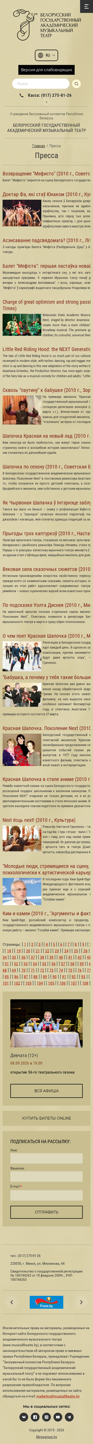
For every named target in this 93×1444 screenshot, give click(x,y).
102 (17, 983)
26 (85, 950)
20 (28, 950)
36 (23, 957)
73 (51, 970)
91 (64, 976)
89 (45, 976)
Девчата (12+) (24, 1055)
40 (61, 957)
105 (51, 983)
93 (83, 976)
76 (80, 970)
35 (14, 957)
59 (82, 963)
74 (61, 970)
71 (33, 970)
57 (63, 963)
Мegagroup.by (46, 1437)
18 (9, 950)
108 (85, 983)
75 (70, 970)
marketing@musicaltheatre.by (58, 1396)
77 (89, 970)
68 (5, 970)
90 (54, 976)
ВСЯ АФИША (46, 1091)
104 (40, 983)
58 (72, 963)
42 (80, 957)
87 (26, 976)
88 (35, 976)
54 (35, 963)
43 (89, 957)
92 (74, 976)
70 (23, 970)
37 (33, 957)
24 (66, 950)
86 (16, 976)
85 (7, 976)
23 (57, 950)
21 (38, 950)
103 (28, 983)
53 (26, 963)
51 (7, 963)
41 (70, 957)
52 (16, 963)
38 (42, 957)
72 (42, 970)
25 (76, 950)
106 (62, 983)
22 (47, 950)
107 (74, 983)
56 (53, 963)
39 (51, 957)
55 (44, 963)
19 (19, 950)
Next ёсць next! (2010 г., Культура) (39, 820)
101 (6, 983)
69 (14, 970)
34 (5, 957)
